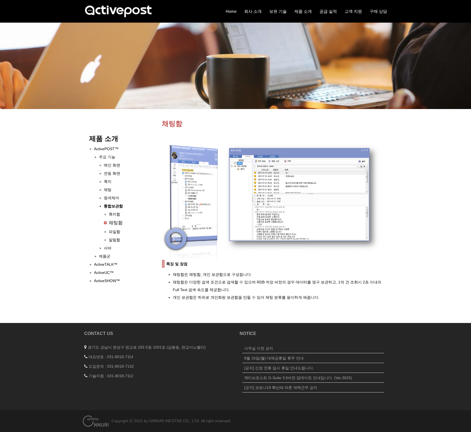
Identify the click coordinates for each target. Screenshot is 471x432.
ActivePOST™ (106, 149)
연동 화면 (112, 173)
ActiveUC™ (104, 272)
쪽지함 (114, 214)
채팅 (107, 190)
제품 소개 (103, 138)
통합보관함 (113, 206)
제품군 (104, 256)
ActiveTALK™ (105, 264)
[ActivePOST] (118, 11)
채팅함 (116, 222)
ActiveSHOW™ (107, 281)
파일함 (114, 231)
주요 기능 (107, 157)
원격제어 (111, 198)
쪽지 (107, 181)
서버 (107, 248)
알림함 (114, 240)
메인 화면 (112, 165)
